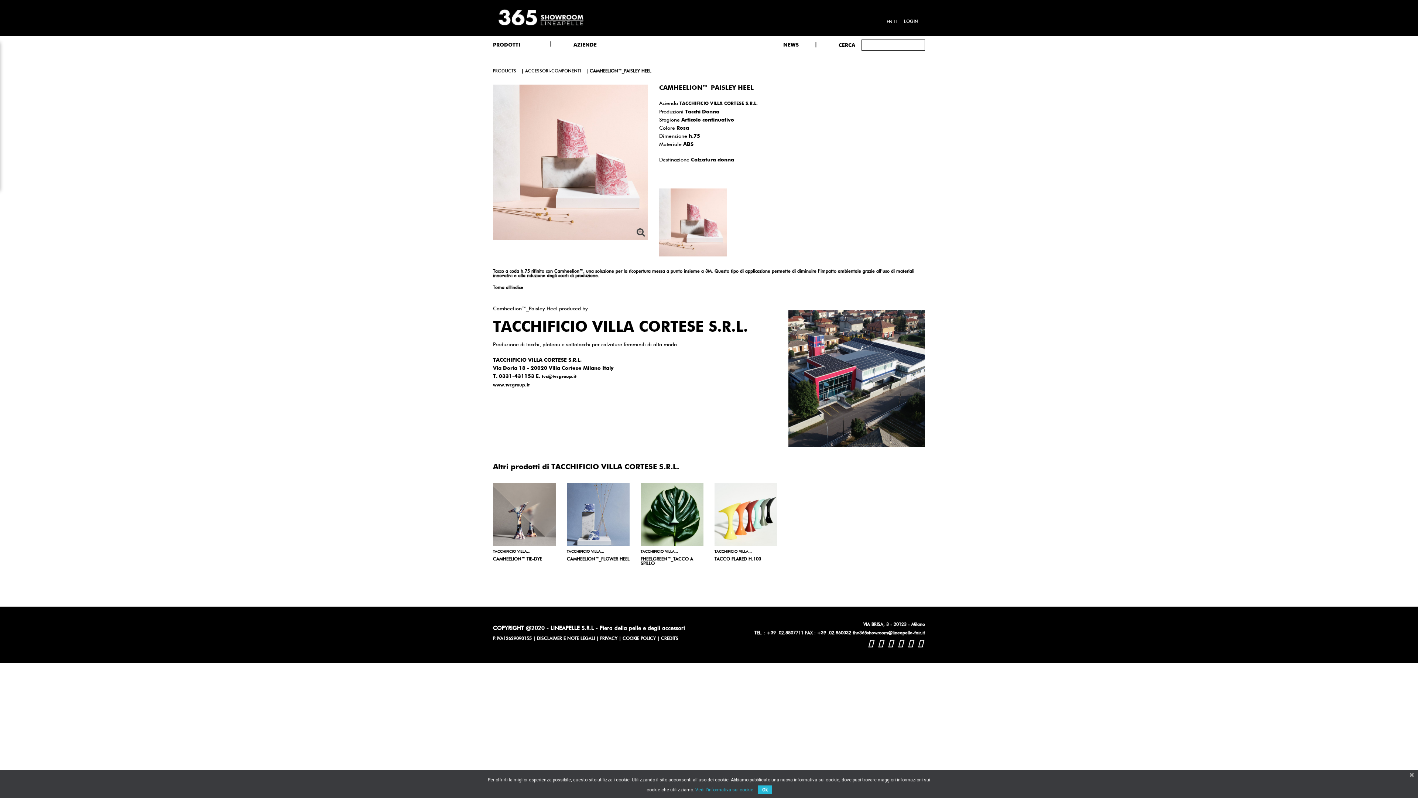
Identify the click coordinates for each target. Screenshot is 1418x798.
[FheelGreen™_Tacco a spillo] (672, 514)
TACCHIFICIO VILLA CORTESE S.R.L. (718, 104)
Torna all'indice (508, 288)
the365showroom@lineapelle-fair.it (889, 633)
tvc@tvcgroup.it (559, 377)
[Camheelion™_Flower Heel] (598, 514)
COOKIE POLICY (639, 639)
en (890, 22)
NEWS (791, 45)
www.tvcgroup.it (511, 385)
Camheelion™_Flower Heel (598, 559)
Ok (765, 789)
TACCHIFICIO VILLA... (511, 551)
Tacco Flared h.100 (738, 559)
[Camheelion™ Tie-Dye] (524, 514)
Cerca (847, 45)
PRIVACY (608, 639)
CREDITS (669, 639)
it (895, 22)
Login (911, 22)
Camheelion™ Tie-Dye (517, 559)
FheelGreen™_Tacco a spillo (667, 561)
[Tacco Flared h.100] (746, 514)
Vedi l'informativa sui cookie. (724, 789)
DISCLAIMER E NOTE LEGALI (566, 639)
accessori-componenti (553, 71)
